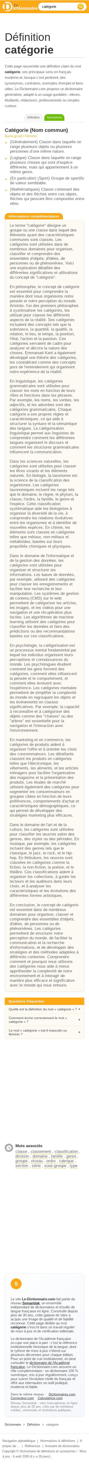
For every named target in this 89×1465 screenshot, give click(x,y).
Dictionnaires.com (62, 1394)
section (21, 1165)
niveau (37, 1161)
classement (41, 1151)
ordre (51, 1161)
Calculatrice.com (50, 1398)
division (22, 1156)
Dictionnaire (13, 1424)
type (73, 1165)
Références (32, 1446)
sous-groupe (55, 1165)
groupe (21, 1161)
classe (21, 1151)
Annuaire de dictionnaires (62, 1446)
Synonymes (54, 117)
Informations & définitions (57, 1441)
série (36, 1165)
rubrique (66, 1161)
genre (71, 1156)
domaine (40, 1156)
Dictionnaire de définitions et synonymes (47, 1451)
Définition (33, 1424)
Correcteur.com (22, 1398)
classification (66, 1151)
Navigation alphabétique (18, 1441)
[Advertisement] (44, 1093)
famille (57, 1156)
